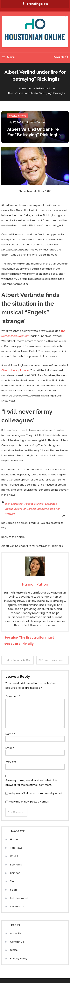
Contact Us (17, 906)
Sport (13, 890)
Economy (16, 864)
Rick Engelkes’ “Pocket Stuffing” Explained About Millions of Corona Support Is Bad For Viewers (32, 509)
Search (58, 57)
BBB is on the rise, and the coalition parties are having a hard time (53, 660)
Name (10, 734)
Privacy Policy (18, 958)
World (14, 856)
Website (10, 762)
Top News (16, 848)
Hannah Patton (35, 122)
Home (14, 839)
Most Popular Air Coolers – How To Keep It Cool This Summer (20, 660)
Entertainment (19, 898)
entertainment (17, 115)
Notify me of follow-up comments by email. (36, 793)
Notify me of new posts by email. (29, 801)
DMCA (14, 950)
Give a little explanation (16, 370)
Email (9, 748)
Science (15, 873)
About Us (15, 933)
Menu (11, 57)
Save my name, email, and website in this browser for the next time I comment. (31, 782)
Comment (12, 696)
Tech (13, 881)
